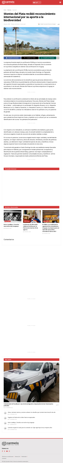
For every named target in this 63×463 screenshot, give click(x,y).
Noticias (9, 10)
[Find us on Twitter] (4, 451)
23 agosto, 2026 (27, 231)
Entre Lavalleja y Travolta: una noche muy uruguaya (11, 225)
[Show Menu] (60, 2)
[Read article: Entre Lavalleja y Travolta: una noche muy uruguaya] (12, 216)
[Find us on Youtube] (7, 451)
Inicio (5, 10)
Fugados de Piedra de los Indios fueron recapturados (21, 417)
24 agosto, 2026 (7, 228)
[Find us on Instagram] (9, 451)
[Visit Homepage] (8, 2)
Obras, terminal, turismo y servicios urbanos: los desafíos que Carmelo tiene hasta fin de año (31, 412)
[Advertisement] (31, 186)
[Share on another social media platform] (58, 58)
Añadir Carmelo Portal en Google (48, 24)
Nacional (15, 10)
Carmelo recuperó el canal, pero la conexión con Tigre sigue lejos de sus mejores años (30, 427)
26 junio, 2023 (7, 24)
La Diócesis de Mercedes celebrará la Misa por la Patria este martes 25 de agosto (30, 227)
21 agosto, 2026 (46, 233)
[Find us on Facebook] (2, 451)
